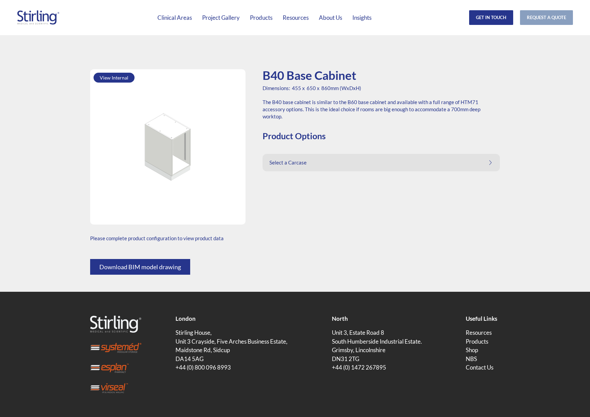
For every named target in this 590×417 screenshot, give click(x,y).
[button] (381, 162)
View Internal (114, 78)
